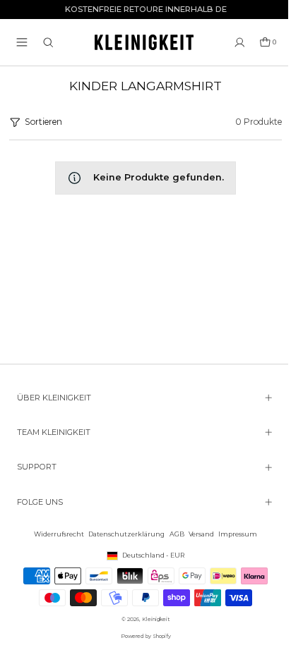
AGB (173, 534)
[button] (22, 42)
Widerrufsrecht (55, 534)
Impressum (234, 534)
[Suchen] (48, 43)
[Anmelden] (239, 43)
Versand (197, 534)
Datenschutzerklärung (123, 534)
